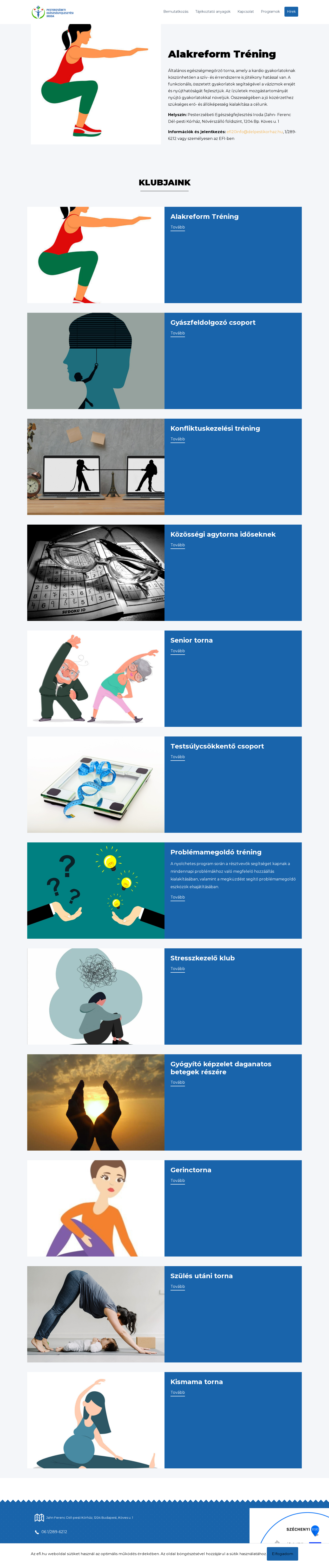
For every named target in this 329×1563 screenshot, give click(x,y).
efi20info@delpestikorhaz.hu (255, 132)
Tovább (178, 227)
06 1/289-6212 (54, 1532)
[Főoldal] (61, 12)
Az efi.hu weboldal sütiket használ (63, 1553)
